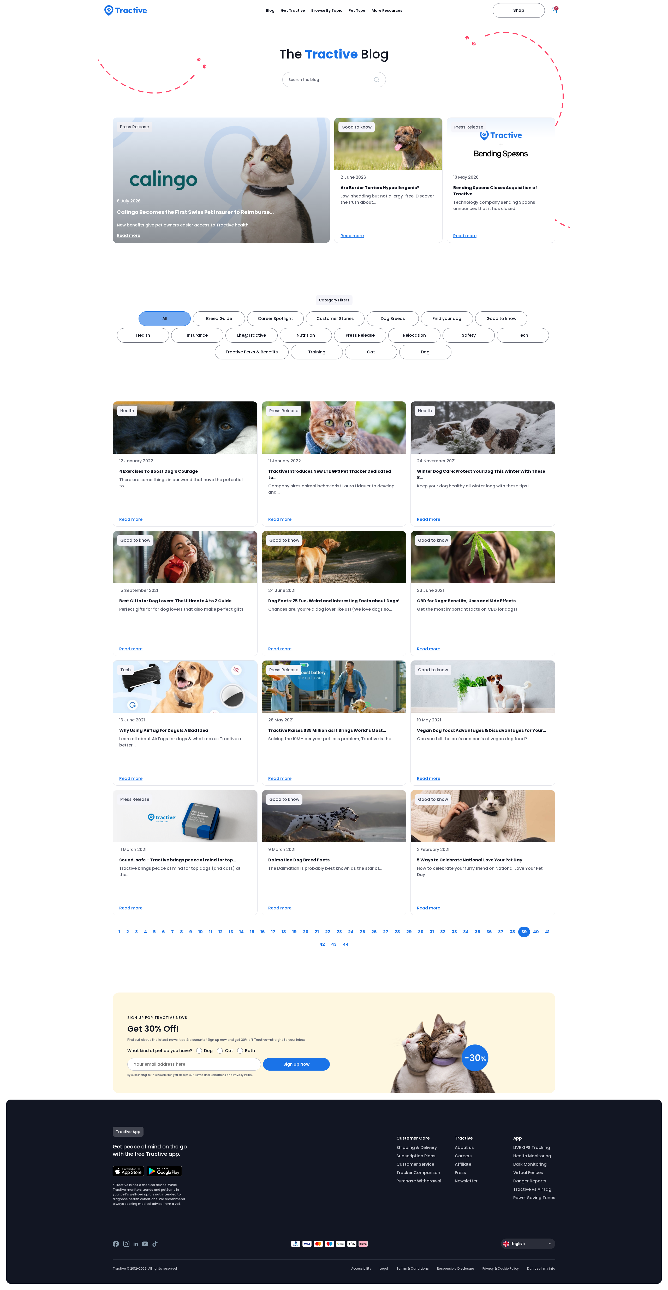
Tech (523, 335)
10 (200, 932)
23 (339, 932)
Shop (518, 10)
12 (220, 932)
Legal (384, 1268)
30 (421, 932)
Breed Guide (219, 319)
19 (294, 932)
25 (362, 932)
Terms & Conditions (412, 1268)
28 (397, 932)
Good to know (501, 319)
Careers (463, 1156)
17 (273, 932)
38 (512, 932)
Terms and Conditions (210, 1075)
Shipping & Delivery (416, 1148)
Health (143, 335)
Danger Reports (529, 1181)
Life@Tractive (251, 335)
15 (252, 932)
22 (327, 932)
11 (210, 932)
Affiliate (463, 1164)
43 (334, 944)
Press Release (360, 335)
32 (442, 932)
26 (374, 932)
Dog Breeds (393, 319)
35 (477, 932)
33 (454, 932)
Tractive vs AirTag (532, 1189)
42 (322, 944)
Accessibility (361, 1268)
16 (262, 932)
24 (351, 932)
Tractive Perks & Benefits (251, 352)
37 (500, 932)
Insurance (197, 335)
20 (305, 932)
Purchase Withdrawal (418, 1181)
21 (317, 932)
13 (231, 932)
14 (241, 932)
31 (432, 932)
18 (284, 932)
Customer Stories (335, 319)
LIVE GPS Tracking (531, 1148)
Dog (425, 352)
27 (385, 932)
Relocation (414, 335)
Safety (469, 335)
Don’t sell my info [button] (541, 1268)
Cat (371, 352)
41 (547, 932)
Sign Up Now (296, 1064)
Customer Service (415, 1164)
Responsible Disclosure (455, 1268)
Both (250, 1051)
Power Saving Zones (534, 1198)
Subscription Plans (416, 1156)
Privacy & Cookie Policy (500, 1268)
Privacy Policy (242, 1075)
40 (536, 932)
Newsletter (466, 1181)
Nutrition (306, 335)
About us (464, 1148)
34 (466, 932)
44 (346, 944)
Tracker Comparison (418, 1173)
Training (316, 352)
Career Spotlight (275, 319)
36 (489, 932)
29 (409, 932)
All (164, 319)
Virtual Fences (528, 1173)
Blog (270, 10)
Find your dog (447, 319)
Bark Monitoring (530, 1164)
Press (460, 1173)
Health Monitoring (532, 1156)
